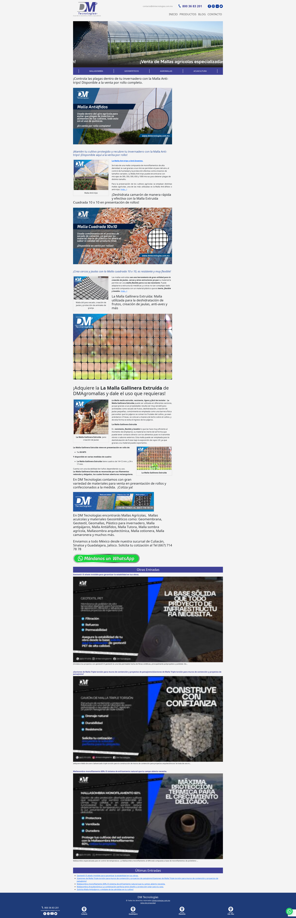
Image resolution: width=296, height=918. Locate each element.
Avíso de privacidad (148, 903)
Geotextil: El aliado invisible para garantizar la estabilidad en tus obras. (106, 574)
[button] (289, 911)
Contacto (215, 14)
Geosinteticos (131, 71)
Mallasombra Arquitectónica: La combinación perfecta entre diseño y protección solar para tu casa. (120, 886)
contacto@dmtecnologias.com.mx (158, 6)
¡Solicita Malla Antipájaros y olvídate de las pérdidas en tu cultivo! (105, 889)
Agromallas (166, 71)
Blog (202, 14)
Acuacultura (200, 71)
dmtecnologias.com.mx (161, 900)
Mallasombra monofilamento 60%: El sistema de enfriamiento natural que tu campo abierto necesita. (120, 771)
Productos (188, 14)
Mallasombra (96, 71)
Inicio (173, 14)
